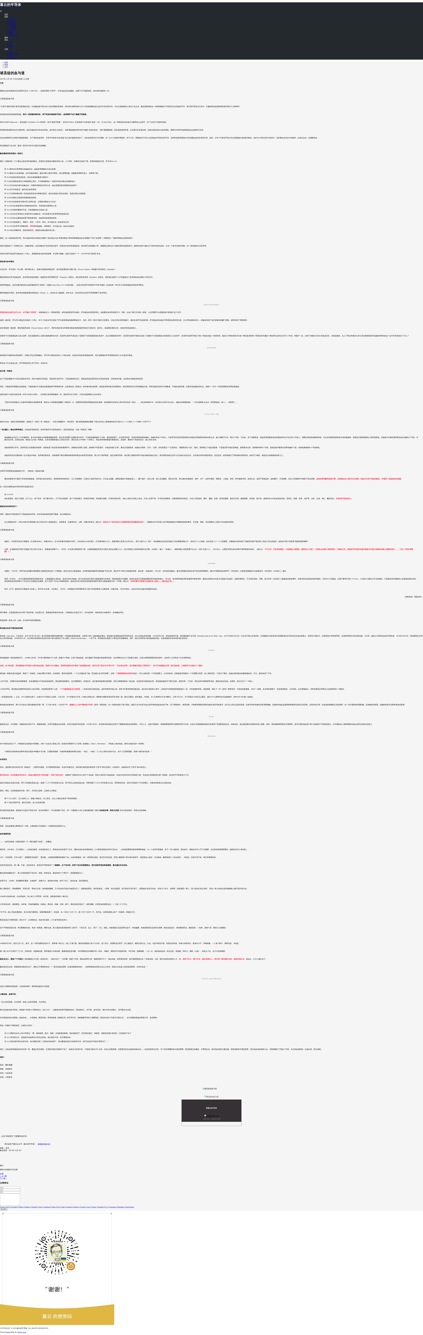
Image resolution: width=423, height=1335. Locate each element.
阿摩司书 (12, 21)
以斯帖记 (12, 28)
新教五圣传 (13, 54)
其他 (10, 51)
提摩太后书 (13, 35)
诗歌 (10, 56)
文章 (6, 49)
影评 (10, 44)
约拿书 (11, 31)
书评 (10, 42)
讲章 (6, 17)
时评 (10, 47)
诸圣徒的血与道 (44, 1144)
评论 (6, 40)
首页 (6, 14)
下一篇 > (3, 1178)
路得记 (11, 33)
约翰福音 (12, 24)
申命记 (11, 19)
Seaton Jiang (21, 1332)
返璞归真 (12, 58)
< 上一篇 (3, 1176)
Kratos (7, 1332)
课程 (6, 37)
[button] (2, 1174)
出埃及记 (12, 26)
